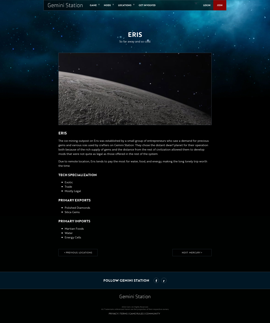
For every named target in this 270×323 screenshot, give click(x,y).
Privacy (113, 313)
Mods (107, 5)
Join (219, 5)
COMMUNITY (152, 313)
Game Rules (136, 313)
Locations (124, 5)
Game (93, 5)
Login (206, 5)
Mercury (194, 252)
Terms (123, 313)
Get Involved (147, 5)
